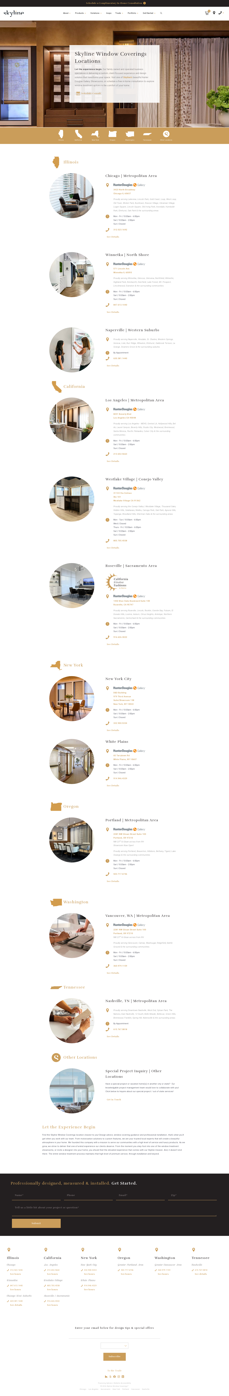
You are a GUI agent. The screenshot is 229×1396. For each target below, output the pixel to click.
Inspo (109, 13)
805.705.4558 (120, 540)
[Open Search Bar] (161, 13)
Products (79, 13)
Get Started (148, 13)
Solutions (95, 13)
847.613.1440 (120, 305)
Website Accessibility (122, 1383)
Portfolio (132, 13)
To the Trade (114, 1370)
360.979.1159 (120, 966)
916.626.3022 (120, 637)
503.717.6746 (120, 874)
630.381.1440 (120, 358)
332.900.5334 (120, 723)
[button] (206, 13)
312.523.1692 (120, 230)
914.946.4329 (120, 778)
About (66, 13)
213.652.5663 (120, 454)
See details (16, 1305)
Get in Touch (114, 1099)
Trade (118, 13)
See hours (15, 1274)
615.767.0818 (120, 1029)
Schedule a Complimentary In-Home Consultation (114, 3)
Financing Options (105, 1383)
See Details (113, 237)
